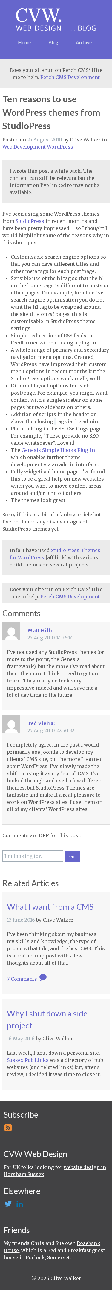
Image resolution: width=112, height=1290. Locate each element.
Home (24, 42)
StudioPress (30, 221)
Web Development (24, 147)
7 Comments (22, 979)
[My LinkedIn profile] (19, 1206)
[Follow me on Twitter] (8, 1206)
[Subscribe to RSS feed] (8, 1130)
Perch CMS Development (70, 77)
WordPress (60, 147)
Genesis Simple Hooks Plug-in (58, 450)
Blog (53, 42)
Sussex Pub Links (28, 1060)
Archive (84, 42)
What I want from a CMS (50, 907)
